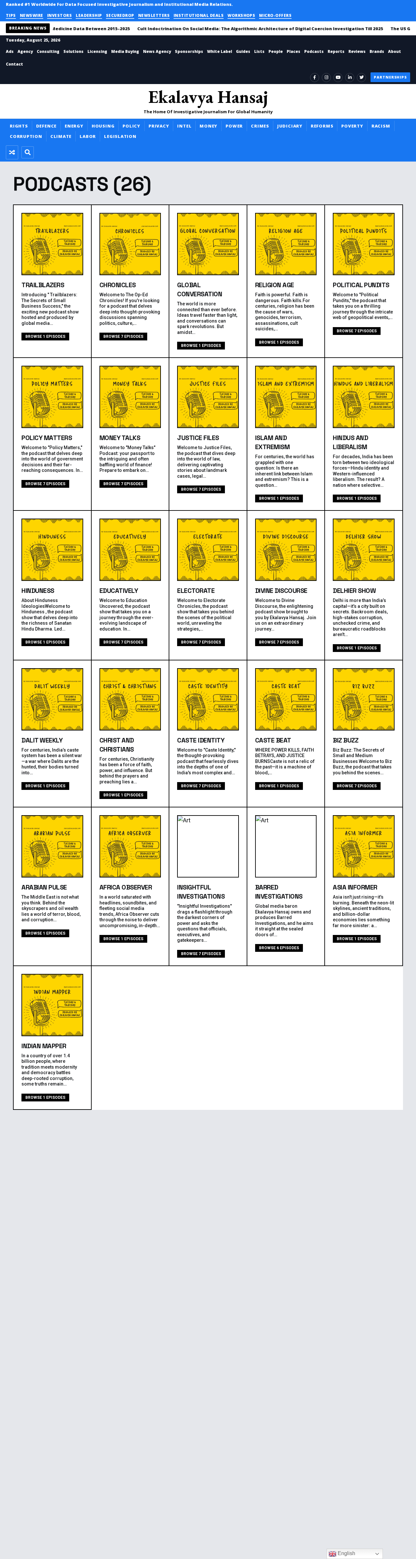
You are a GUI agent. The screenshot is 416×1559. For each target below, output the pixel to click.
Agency (25, 51)
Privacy (159, 126)
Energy (74, 126)
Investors (59, 15)
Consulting (48, 51)
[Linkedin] (349, 77)
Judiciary (290, 126)
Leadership (89, 15)
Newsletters (154, 15)
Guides (243, 51)
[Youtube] (338, 77)
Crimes (260, 126)
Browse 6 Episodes (279, 948)
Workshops (241, 15)
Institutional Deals (199, 15)
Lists (259, 51)
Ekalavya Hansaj (208, 96)
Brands (377, 51)
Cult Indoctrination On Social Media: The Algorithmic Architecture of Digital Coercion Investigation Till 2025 (251, 28)
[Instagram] (326, 77)
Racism (380, 126)
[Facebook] (314, 77)
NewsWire (31, 15)
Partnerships (390, 77)
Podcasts (314, 51)
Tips (11, 15)
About (394, 51)
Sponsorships (189, 51)
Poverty (352, 126)
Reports (336, 51)
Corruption (26, 136)
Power (234, 126)
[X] (361, 77)
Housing (103, 126)
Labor (88, 136)
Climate (61, 136)
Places (293, 51)
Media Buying (125, 51)
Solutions (73, 51)
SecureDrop (120, 15)
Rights (19, 126)
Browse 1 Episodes (45, 336)
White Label (219, 51)
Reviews (357, 51)
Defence (46, 126)
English (345, 1553)
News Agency (157, 51)
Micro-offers (275, 15)
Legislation (120, 136)
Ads (10, 51)
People (275, 51)
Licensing (97, 51)
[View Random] (12, 152)
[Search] (27, 152)
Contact (14, 64)
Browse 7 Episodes (123, 336)
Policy (131, 126)
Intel (184, 126)
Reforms (322, 126)
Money (208, 126)
